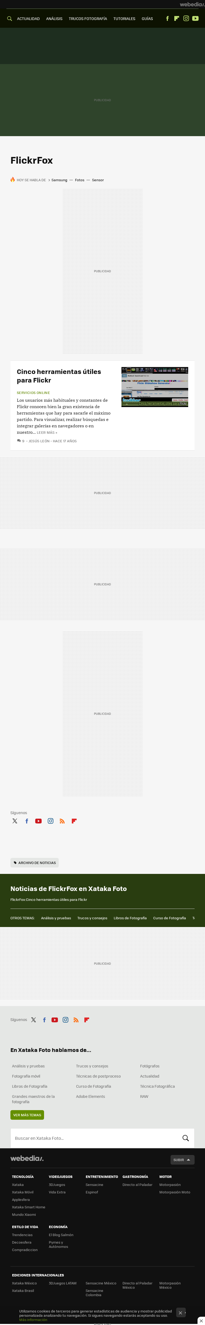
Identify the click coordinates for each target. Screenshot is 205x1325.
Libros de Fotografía (130, 917)
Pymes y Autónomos (58, 1244)
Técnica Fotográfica (157, 1086)
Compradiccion (25, 1249)
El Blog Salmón (61, 1234)
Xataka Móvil (22, 1191)
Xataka (18, 1184)
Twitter (14, 820)
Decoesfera (21, 1242)
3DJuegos (57, 1184)
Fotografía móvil (26, 1076)
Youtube (195, 18)
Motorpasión (170, 1184)
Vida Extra (57, 1191)
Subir (179, 1159)
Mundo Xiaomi (24, 1214)
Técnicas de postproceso (98, 1076)
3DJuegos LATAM (63, 1282)
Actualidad (149, 1076)
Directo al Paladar (137, 1184)
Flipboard (177, 18)
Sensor (98, 179)
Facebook (167, 18)
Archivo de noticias (37, 862)
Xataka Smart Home (28, 1206)
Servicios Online (33, 393)
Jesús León (39, 440)
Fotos (79, 179)
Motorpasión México (170, 1285)
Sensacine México (101, 1282)
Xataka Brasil (23, 1290)
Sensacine (94, 1184)
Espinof (92, 1191)
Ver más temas (27, 1114)
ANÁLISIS (54, 18)
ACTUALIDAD (28, 18)
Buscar (186, 1138)
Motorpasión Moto (174, 1191)
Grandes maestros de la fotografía (33, 1099)
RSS (62, 820)
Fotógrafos (150, 1065)
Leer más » (47, 432)
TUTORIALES (124, 18)
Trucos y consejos (92, 917)
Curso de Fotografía (169, 917)
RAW (144, 1096)
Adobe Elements (90, 1096)
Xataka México (24, 1282)
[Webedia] (192, 4)
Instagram (186, 18)
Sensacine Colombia (94, 1292)
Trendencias (22, 1234)
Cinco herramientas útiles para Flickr (59, 375)
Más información (33, 1319)
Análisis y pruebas (56, 917)
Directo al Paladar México (137, 1285)
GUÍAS (147, 18)
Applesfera (21, 1199)
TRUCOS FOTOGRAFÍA (88, 18)
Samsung (59, 179)
